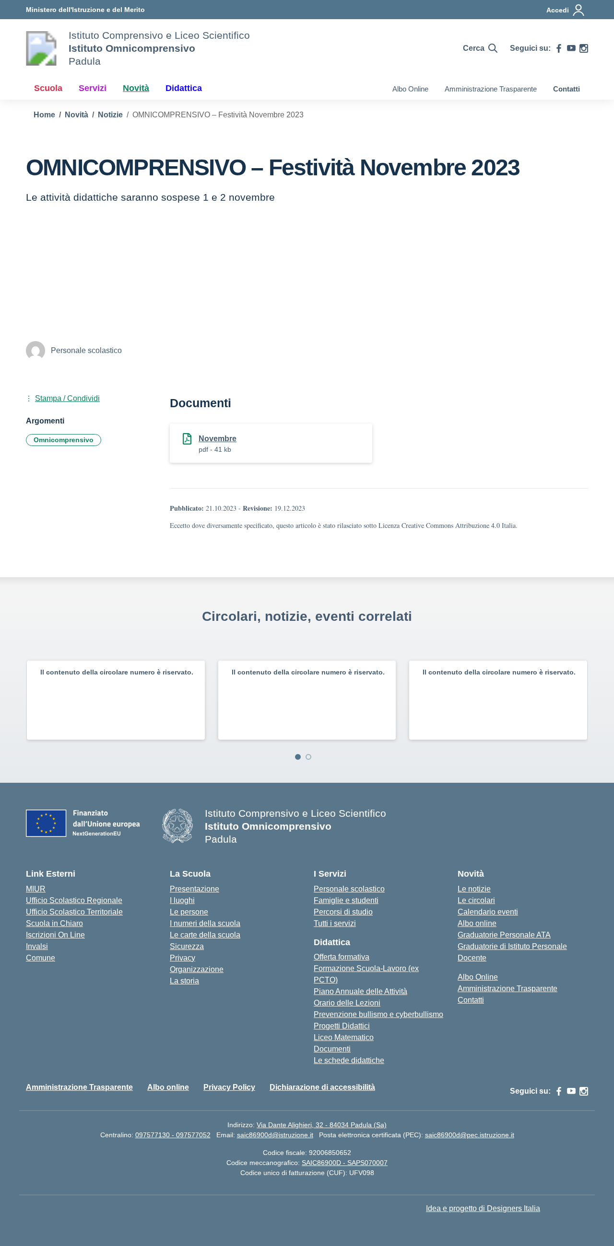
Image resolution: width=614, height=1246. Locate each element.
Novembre (217, 438)
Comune (40, 958)
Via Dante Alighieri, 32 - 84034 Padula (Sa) (322, 1125)
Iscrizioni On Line (55, 935)
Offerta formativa (341, 957)
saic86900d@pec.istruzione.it (469, 1135)
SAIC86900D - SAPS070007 (345, 1162)
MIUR (36, 889)
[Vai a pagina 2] (308, 757)
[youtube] (571, 48)
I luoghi (182, 900)
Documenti (332, 1049)
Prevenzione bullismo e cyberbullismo (378, 1014)
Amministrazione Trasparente (491, 89)
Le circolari (476, 900)
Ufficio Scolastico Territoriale (74, 912)
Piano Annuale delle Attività (360, 991)
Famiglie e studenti (346, 900)
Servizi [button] (92, 88)
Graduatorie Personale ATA (504, 935)
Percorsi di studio (343, 912)
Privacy (182, 958)
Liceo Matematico (344, 1037)
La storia (184, 981)
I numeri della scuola (205, 923)
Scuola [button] (48, 88)
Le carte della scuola (205, 935)
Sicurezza (187, 946)
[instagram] (583, 48)
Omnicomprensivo (64, 440)
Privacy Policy (229, 1087)
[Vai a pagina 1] (298, 757)
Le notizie (474, 889)
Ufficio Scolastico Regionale (74, 900)
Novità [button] (136, 88)
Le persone (189, 912)
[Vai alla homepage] (41, 48)
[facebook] (559, 48)
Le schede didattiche (349, 1060)
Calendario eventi (488, 912)
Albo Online (410, 89)
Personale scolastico (349, 889)
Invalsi (37, 946)
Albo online (477, 923)
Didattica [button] (183, 88)
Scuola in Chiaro (54, 923)
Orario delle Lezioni (347, 1003)
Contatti (566, 89)
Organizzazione (197, 969)
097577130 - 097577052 (173, 1135)
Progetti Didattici (342, 1026)
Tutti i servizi (335, 923)
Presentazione (194, 889)
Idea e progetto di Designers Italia (483, 1208)
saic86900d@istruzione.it (275, 1135)
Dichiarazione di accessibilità (322, 1087)
